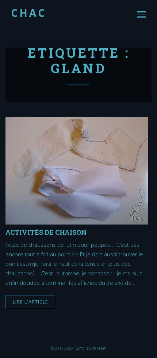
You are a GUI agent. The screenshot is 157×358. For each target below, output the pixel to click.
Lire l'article (30, 301)
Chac (28, 13)
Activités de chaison (46, 232)
